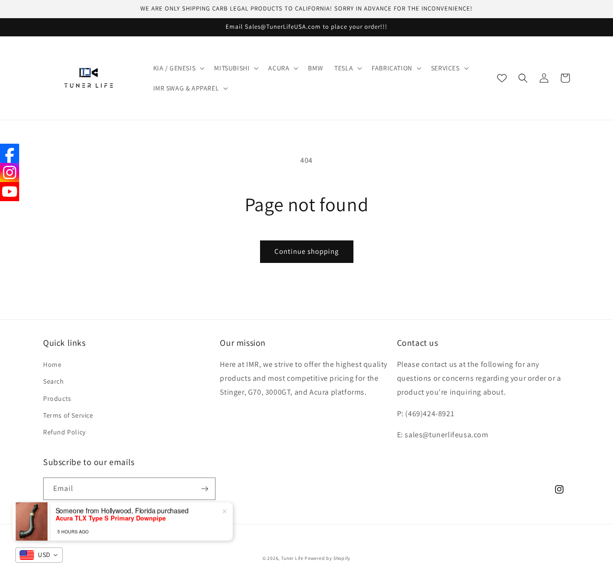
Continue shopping (306, 251)
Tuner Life (292, 558)
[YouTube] (9, 191)
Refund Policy (64, 432)
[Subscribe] (204, 489)
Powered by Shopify (328, 558)
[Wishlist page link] (502, 78)
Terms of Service (68, 415)
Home (52, 364)
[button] (178, 68)
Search (53, 381)
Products (57, 398)
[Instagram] (9, 172)
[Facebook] (9, 153)
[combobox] (39, 555)
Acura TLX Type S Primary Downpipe (111, 516)
